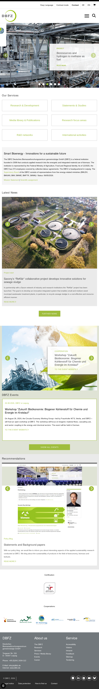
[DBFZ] (9, 16)
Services (37, 651)
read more (61, 65)
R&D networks (25, 135)
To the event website (65, 369)
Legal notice (9, 683)
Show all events (50, 447)
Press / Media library (42, 654)
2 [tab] (43, 84)
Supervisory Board (11, 172)
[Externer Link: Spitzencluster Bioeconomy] (26, 627)
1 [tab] (40, 84)
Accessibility (71, 644)
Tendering (70, 660)
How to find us (41, 683)
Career (37, 660)
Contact (54, 683)
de (83, 5)
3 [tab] (47, 84)
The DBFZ (38, 644)
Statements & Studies (74, 105)
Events (37, 657)
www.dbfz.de (15, 668)
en (89, 5)
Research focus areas (74, 120)
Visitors (69, 647)
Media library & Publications (24, 120)
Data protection (24, 683)
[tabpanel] (49, 55)
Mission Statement (11, 180)
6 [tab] (59, 84)
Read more (9, 302)
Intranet (69, 651)
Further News (49, 313)
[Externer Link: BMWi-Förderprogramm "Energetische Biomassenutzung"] (10, 627)
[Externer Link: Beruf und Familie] (50, 595)
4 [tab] (51, 84)
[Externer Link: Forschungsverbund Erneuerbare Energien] (89, 627)
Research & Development (24, 105)
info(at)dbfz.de (15, 665)
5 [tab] (55, 84)
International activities (74, 135)
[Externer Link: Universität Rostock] (73, 627)
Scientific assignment (29, 180)
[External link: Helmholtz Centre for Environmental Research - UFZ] (57, 627)
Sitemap (69, 657)
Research (38, 647)
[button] (62, 5)
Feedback (70, 654)
